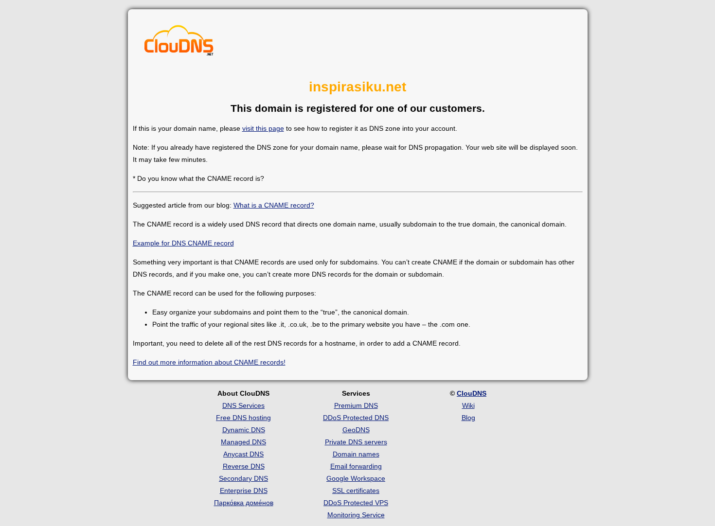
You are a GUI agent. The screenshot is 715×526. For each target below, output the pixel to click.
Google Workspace (355, 478)
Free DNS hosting (243, 417)
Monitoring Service (356, 515)
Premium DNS (356, 405)
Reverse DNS (244, 466)
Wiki (468, 405)
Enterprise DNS (244, 490)
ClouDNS (471, 393)
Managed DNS (243, 442)
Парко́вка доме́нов (243, 503)
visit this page (263, 128)
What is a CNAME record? (273, 205)
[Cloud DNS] (179, 43)
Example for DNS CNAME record (183, 243)
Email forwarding (356, 466)
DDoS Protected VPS (355, 503)
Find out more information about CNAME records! (209, 362)
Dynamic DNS (243, 430)
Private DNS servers (356, 442)
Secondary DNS (243, 478)
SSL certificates (355, 490)
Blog (468, 417)
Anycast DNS (243, 454)
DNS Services (243, 405)
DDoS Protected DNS (356, 417)
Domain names (356, 454)
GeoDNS (356, 430)
